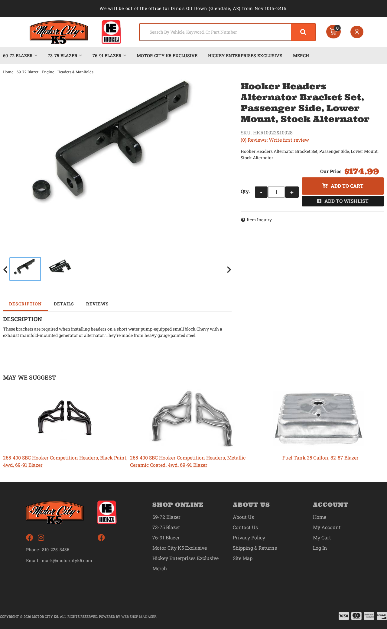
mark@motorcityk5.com (67, 560)
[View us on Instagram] (41, 538)
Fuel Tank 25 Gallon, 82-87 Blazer (320, 457)
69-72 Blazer (27, 71)
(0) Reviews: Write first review (275, 140)
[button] (227, 32)
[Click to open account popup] (357, 32)
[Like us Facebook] (29, 538)
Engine (48, 71)
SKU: (246, 132)
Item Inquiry (259, 219)
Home (8, 71)
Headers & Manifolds (75, 71)
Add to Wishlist (346, 201)
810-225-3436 (55, 549)
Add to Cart (347, 186)
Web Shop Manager (138, 616)
